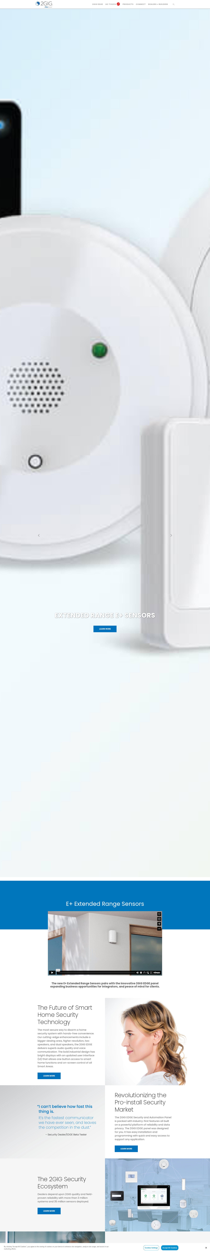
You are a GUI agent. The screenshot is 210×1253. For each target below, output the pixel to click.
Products (128, 4)
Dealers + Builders (158, 4)
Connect (141, 4)
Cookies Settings (151, 1248)
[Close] (206, 1247)
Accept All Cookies (169, 1248)
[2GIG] (44, 4)
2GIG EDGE (97, 4)
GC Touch (110, 4)
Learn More (105, 633)
